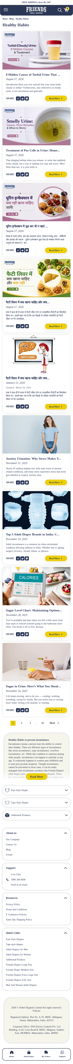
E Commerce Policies (16, 914)
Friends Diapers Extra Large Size (22, 975)
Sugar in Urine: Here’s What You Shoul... (33, 686)
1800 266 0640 (17, 879)
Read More (54, 98)
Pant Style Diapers (15, 939)
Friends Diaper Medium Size (20, 970)
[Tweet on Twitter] (22, 98)
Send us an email (18, 885)
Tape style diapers (14, 944)
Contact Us (11, 844)
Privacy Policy (13, 904)
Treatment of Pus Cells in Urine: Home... (33, 150)
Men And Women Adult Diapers (21, 985)
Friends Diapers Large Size (19, 965)
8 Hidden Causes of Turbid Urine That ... (33, 74)
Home (5, 19)
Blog (8, 850)
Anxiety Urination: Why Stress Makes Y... (33, 458)
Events (9, 855)
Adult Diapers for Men (17, 949)
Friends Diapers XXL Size (18, 980)
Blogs (11, 19)
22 (42, 723)
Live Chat (15, 874)
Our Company (13, 839)
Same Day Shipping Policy (19, 920)
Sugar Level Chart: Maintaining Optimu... (34, 610)
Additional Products (15, 960)
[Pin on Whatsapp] (27, 98)
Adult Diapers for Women (18, 954)
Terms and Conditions (16, 909)
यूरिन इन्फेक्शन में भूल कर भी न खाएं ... (27, 226)
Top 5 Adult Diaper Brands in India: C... (32, 534)
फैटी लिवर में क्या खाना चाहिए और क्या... (28, 302)
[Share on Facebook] (18, 98)
